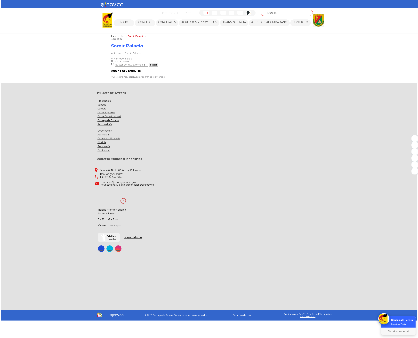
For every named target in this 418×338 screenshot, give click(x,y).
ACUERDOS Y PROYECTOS (199, 22)
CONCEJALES (167, 22)
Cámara (101, 108)
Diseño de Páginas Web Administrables (316, 315)
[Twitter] (414, 145)
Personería (103, 146)
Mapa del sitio (133, 237)
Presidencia (104, 100)
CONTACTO (300, 22)
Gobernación (104, 130)
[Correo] (414, 164)
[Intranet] (414, 171)
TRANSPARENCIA (234, 22)
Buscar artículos (120, 61)
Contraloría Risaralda (108, 138)
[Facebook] (414, 138)
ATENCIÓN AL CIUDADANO (269, 22)
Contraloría (103, 150)
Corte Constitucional (109, 116)
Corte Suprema (106, 112)
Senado (101, 104)
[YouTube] (414, 151)
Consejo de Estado (108, 120)
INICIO (124, 22)
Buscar (153, 65)
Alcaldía (101, 142)
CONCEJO (145, 22)
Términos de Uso (242, 315)
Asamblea (103, 134)
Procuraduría (104, 124)
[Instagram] (414, 158)
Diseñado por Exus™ (294, 314)
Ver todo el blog (122, 58)
